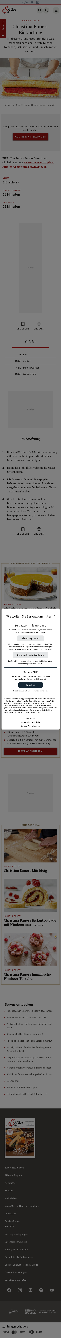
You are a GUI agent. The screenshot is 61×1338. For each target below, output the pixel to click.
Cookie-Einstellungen (30, 726)
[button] (30, 685)
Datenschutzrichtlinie (30, 722)
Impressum (31, 718)
